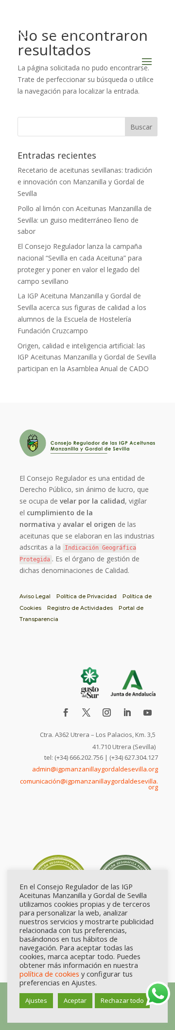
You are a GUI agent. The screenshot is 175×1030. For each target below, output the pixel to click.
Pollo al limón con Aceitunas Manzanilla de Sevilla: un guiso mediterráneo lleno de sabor (85, 220)
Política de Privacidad (86, 596)
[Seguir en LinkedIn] (127, 712)
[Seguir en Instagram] (106, 712)
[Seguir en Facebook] (65, 712)
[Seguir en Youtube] (147, 712)
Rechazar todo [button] (122, 1000)
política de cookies (49, 974)
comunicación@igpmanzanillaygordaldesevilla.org (89, 784)
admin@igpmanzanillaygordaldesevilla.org (95, 769)
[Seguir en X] (86, 712)
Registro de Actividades (80, 608)
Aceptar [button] (75, 1000)
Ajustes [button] (36, 1000)
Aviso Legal (35, 596)
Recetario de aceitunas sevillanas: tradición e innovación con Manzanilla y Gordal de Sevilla (85, 181)
